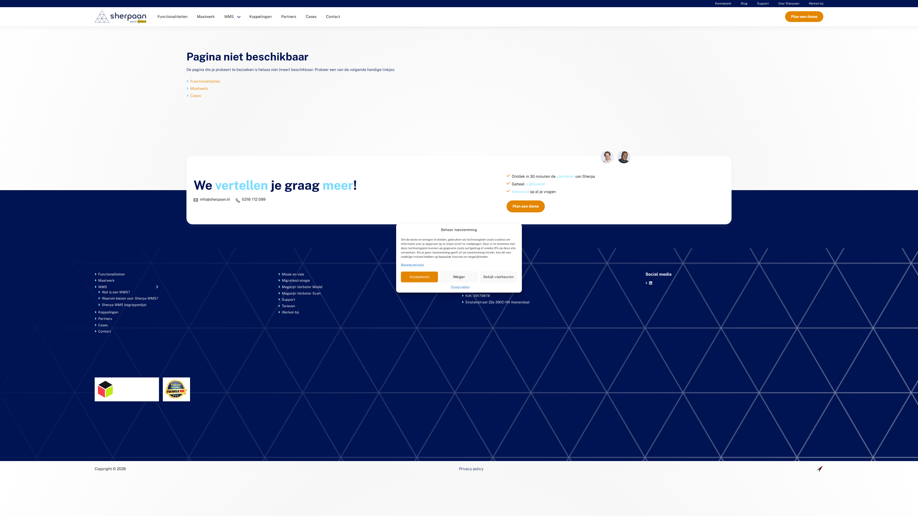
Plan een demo (804, 16)
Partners (288, 16)
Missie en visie (293, 274)
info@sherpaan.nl (215, 199)
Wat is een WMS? (116, 292)
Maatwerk (206, 16)
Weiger (459, 277)
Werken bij (816, 3)
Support (763, 3)
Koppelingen (260, 16)
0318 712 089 (254, 199)
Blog (744, 3)
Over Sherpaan (788, 3)
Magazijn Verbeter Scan (301, 293)
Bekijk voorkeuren (498, 277)
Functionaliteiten (172, 16)
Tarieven (288, 306)
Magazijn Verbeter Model (302, 287)
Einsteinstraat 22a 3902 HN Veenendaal (497, 302)
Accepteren (420, 277)
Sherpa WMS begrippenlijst (124, 305)
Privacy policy (460, 286)
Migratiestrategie (296, 280)
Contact (333, 16)
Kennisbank (723, 3)
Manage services (412, 264)
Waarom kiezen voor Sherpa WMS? (130, 298)
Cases (311, 16)
